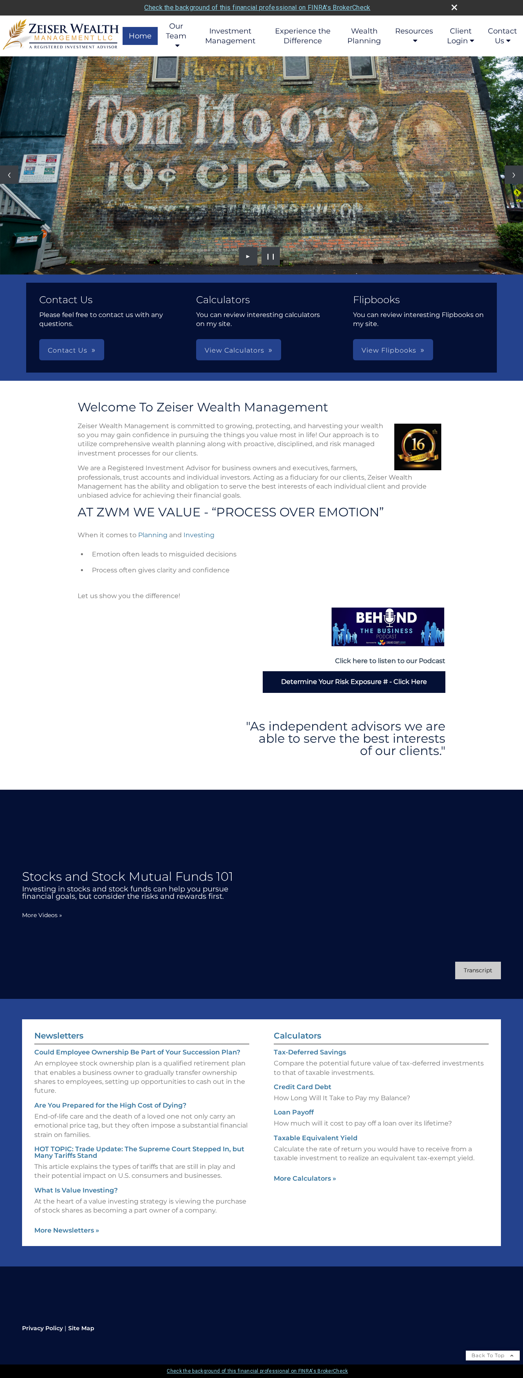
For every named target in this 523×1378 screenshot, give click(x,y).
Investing (199, 535)
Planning (153, 535)
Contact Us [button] (67, 350)
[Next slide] (514, 174)
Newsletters (58, 1036)
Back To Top (489, 1355)
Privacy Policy (42, 1328)
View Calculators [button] (234, 350)
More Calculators (305, 1178)
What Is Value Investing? (76, 1190)
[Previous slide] (9, 174)
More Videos (42, 915)
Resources (414, 31)
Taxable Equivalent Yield (316, 1138)
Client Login (459, 36)
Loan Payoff (294, 1112)
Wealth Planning (364, 36)
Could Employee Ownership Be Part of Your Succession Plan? (137, 1052)
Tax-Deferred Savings (310, 1052)
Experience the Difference (303, 36)
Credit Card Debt (302, 1087)
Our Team (176, 31)
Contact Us (502, 36)
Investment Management (230, 36)
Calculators (297, 1036)
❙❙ (271, 256)
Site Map (81, 1328)
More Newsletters (66, 1230)
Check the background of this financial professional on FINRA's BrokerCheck (257, 7)
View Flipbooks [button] (389, 350)
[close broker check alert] (454, 7)
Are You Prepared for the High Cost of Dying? (110, 1105)
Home (140, 35)
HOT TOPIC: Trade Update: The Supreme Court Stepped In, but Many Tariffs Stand (139, 1152)
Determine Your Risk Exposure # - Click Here (354, 682)
